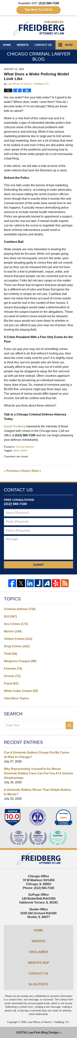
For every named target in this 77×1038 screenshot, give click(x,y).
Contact (43, 44)
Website (23, 44)
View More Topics (16, 698)
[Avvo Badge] (63, 817)
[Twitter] (21, 583)
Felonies (13, 668)
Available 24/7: (38, 6)
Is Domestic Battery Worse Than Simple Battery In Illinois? (37, 792)
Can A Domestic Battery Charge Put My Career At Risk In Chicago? (37, 755)
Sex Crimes (16, 624)
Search (69, 725)
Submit (38, 564)
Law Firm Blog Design (37, 1032)
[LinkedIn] (30, 583)
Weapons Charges (20, 661)
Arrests (12, 676)
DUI (10, 616)
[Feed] (65, 583)
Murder (13, 631)
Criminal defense (25, 446)
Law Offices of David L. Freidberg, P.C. (49, 1022)
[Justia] (39, 583)
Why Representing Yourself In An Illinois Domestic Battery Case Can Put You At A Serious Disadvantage (38, 773)
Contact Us (38, 973)
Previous (11, 470)
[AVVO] (47, 583)
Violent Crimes (18, 638)
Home (7, 44)
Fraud (11, 683)
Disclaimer (38, 952)
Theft (10, 653)
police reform (20, 450)
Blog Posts (38, 984)
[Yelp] (56, 583)
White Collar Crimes (21, 690)
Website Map (38, 962)
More (69, 44)
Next (36, 470)
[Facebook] (12, 583)
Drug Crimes (17, 646)
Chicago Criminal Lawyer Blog (38, 28)
